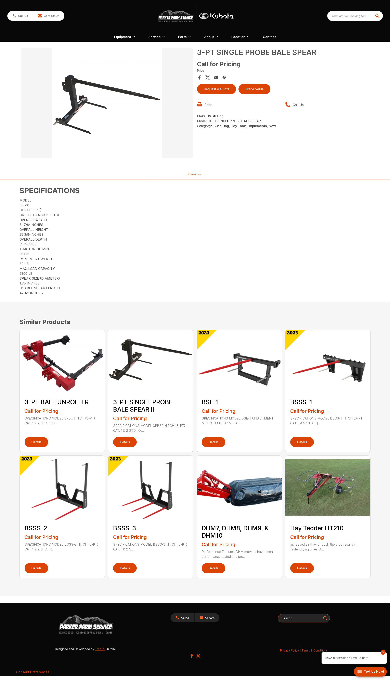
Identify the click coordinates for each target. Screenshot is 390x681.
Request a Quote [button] (216, 89)
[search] (378, 16)
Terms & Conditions (315, 650)
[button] (20, 16)
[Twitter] (198, 656)
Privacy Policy (289, 650)
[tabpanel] (107, 103)
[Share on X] (207, 77)
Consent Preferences (32, 672)
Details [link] (36, 442)
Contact (269, 37)
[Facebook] (191, 656)
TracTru (100, 649)
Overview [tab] (195, 174)
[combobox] (355, 16)
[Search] (325, 618)
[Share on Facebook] (199, 77)
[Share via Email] (215, 77)
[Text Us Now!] (370, 672)
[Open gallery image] (107, 103)
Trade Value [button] (254, 89)
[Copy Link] (223, 77)
